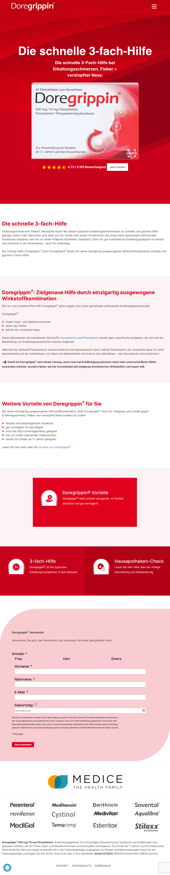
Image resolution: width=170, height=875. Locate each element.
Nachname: (24, 679)
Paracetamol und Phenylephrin (79, 337)
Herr (66, 659)
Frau (18, 659)
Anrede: (19, 654)
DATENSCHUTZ (82, 865)
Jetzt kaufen (117, 167)
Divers (116, 659)
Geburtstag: (40, 705)
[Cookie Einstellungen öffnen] (7, 867)
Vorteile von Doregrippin (55, 447)
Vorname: (23, 666)
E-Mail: (21, 692)
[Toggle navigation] (154, 6)
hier (116, 727)
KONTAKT (62, 865)
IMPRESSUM (103, 865)
